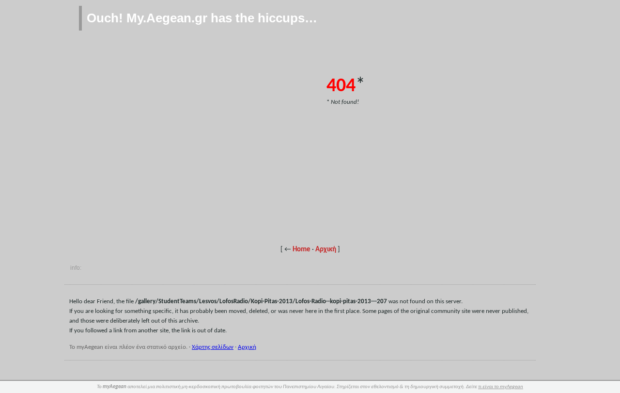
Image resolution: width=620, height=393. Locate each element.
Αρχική (325, 249)
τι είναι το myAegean (500, 387)
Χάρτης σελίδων (212, 347)
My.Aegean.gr (166, 18)
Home (301, 249)
